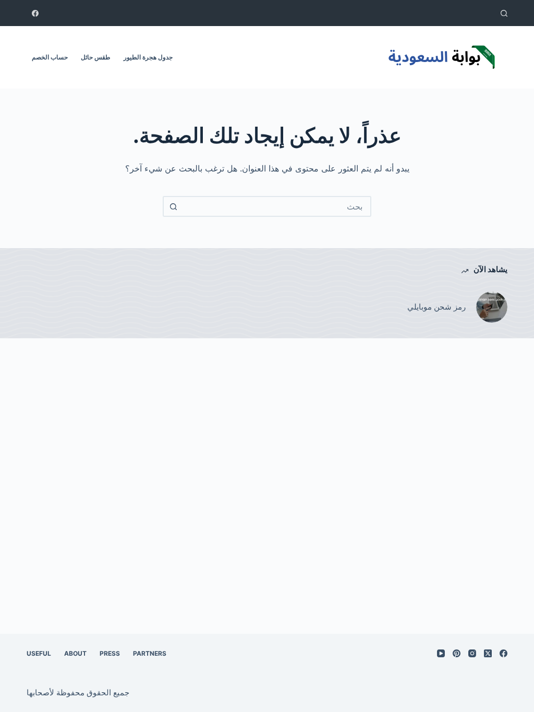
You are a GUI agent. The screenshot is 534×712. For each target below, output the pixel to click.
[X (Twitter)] (488, 653)
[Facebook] (35, 13)
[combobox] (276, 206)
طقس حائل (96, 57)
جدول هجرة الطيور (148, 57)
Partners (149, 653)
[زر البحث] (173, 206)
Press (110, 653)
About (75, 653)
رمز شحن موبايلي (436, 307)
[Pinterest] (456, 653)
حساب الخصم (50, 57)
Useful (39, 653)
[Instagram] (472, 653)
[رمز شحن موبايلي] (491, 307)
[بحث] (504, 13)
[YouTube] (441, 653)
